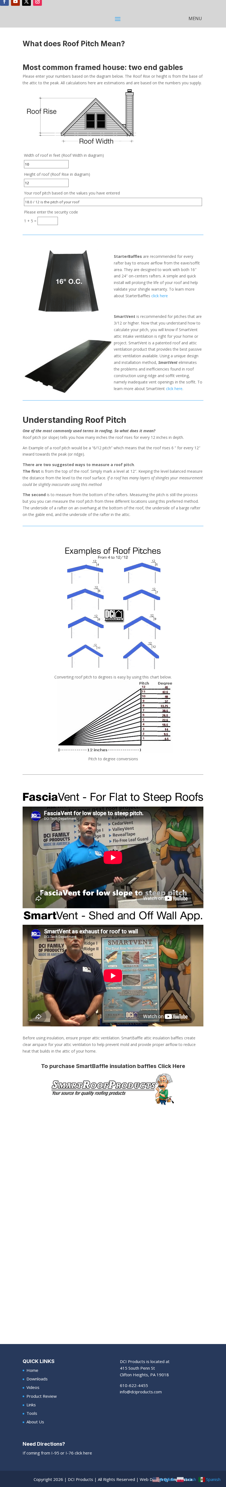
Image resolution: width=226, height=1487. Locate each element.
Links (31, 1404)
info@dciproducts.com (141, 1391)
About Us (35, 1421)
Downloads (37, 1378)
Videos (32, 1387)
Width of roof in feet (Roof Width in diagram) (64, 155)
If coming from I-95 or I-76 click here (57, 1453)
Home (32, 1370)
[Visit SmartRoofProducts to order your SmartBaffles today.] (113, 1088)
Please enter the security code (51, 212)
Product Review (41, 1396)
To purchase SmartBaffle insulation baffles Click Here (113, 1066)
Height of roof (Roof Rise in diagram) (57, 174)
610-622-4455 (134, 1385)
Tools (31, 1413)
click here (159, 295)
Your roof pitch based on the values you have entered (72, 193)
